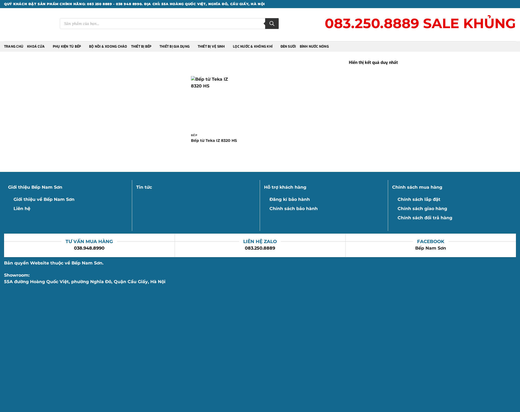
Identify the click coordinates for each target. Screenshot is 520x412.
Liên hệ (22, 208)
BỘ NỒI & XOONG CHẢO (108, 46)
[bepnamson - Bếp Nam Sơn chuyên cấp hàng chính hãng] (28, 24)
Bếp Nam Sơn (430, 248)
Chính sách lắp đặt (419, 199)
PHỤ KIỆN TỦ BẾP (67, 46)
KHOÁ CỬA (36, 46)
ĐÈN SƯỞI (288, 46)
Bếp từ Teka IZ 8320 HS (214, 140)
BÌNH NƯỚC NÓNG (314, 46)
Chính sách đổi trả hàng (425, 217)
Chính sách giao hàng (422, 208)
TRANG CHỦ (13, 46)
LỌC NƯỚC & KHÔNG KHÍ (252, 46)
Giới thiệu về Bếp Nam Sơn (44, 199)
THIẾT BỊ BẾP (141, 46)
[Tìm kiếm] (272, 23)
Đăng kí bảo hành (289, 199)
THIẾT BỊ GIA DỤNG (175, 46)
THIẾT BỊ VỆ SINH (211, 46)
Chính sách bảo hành (293, 208)
